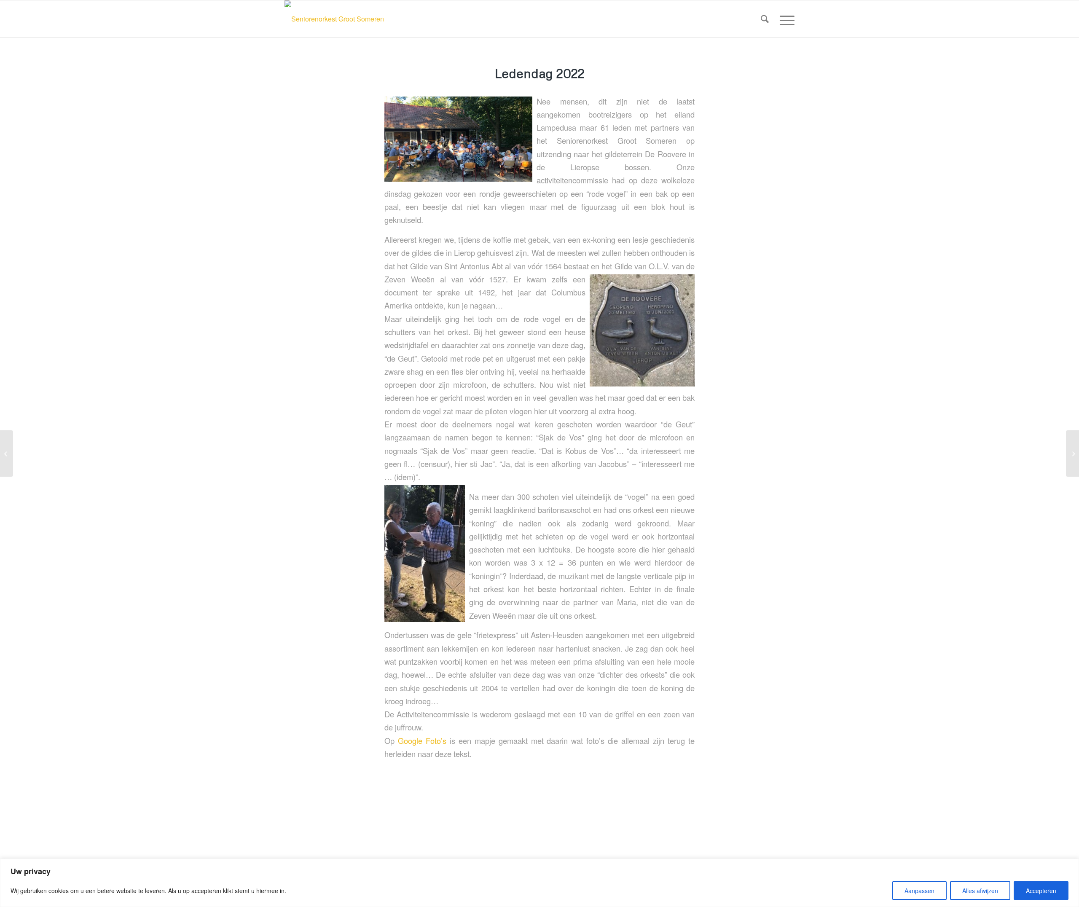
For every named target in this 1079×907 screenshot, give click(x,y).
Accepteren (1041, 890)
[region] (539, 883)
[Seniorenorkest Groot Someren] (334, 19)
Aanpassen (919, 890)
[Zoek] (764, 19)
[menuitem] (764, 19)
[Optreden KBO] (1072, 453)
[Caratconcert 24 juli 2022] (6, 453)
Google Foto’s (422, 740)
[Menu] (784, 19)
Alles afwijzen (980, 890)
